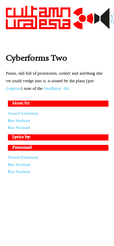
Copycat (13, 89)
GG (66, 89)
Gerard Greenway (23, 113)
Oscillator (52, 89)
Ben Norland (19, 121)
